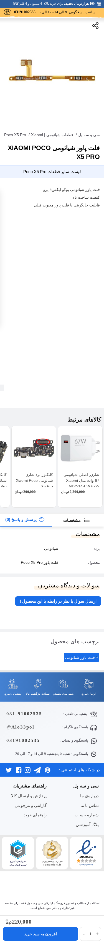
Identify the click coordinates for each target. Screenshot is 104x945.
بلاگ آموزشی (87, 824)
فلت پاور (62, 205)
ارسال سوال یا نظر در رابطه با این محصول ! (58, 601)
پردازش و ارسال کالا (29, 795)
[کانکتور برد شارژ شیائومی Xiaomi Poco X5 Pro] (34, 448)
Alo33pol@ (20, 727)
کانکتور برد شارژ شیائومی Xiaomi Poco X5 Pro (34, 480)
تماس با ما (89, 805)
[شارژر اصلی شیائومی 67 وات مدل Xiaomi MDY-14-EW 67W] (80, 448)
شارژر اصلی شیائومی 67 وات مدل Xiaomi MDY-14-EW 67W (81, 480)
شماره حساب (87, 814)
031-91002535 (24, 713)
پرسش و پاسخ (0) (21, 519)
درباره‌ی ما (89, 795)
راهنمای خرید (35, 814)
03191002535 (23, 740)
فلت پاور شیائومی (80, 657)
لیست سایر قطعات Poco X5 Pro (52, 171)
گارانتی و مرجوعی (31, 805)
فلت (96, 190)
